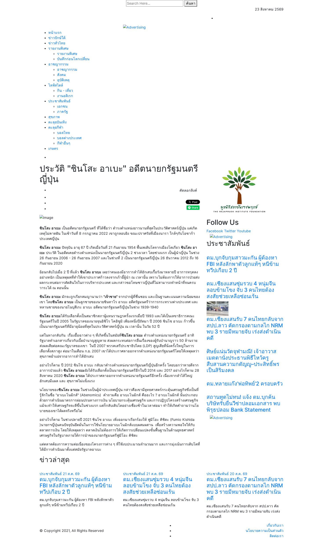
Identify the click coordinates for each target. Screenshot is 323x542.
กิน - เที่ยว (65, 90)
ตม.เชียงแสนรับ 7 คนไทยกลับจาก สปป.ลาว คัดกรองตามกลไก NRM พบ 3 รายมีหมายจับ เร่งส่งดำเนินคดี (245, 328)
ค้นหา (190, 3)
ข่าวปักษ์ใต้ (56, 38)
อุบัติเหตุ (63, 80)
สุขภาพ (54, 117)
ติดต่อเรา (276, 536)
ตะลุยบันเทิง (57, 122)
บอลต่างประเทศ (69, 138)
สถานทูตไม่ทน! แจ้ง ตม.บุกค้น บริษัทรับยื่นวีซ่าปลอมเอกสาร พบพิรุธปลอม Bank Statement (243, 403)
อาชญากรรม (58, 64)
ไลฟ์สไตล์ (55, 85)
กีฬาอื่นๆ (63, 143)
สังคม (61, 74)
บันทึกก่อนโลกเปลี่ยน (73, 59)
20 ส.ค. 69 (238, 474)
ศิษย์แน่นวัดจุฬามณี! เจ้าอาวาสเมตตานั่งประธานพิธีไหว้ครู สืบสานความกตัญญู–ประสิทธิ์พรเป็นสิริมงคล (243, 360)
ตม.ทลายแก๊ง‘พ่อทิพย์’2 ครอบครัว (245, 383)
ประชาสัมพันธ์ (59, 101)
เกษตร (53, 148)
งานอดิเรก (65, 96)
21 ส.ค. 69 (71, 474)
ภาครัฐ (62, 111)
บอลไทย (63, 132)
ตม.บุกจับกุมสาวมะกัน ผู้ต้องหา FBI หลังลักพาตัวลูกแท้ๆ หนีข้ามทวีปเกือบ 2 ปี (243, 264)
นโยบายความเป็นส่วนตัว (264, 530)
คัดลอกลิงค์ (188, 190)
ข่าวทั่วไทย (56, 43)
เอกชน (62, 106)
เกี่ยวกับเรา (275, 525)
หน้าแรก (55, 32)
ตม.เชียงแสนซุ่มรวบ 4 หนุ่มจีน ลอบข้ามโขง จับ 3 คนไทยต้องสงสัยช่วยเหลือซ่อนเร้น (241, 289)
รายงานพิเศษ (58, 48)
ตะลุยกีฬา (55, 127)
